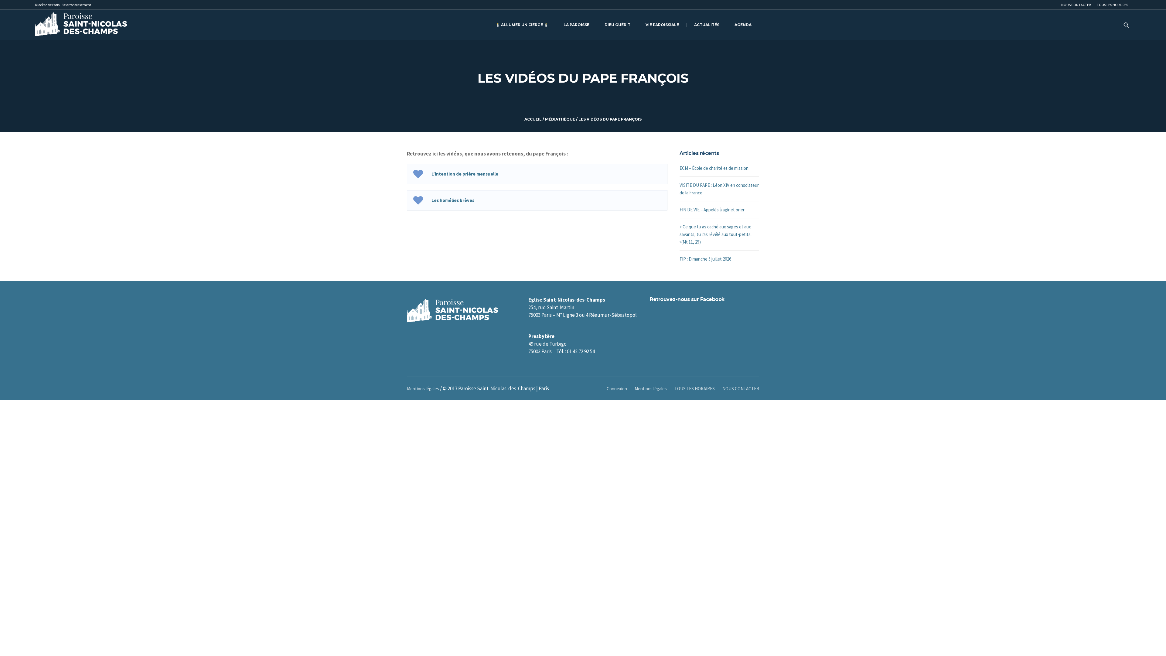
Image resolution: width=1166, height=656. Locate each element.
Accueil (533, 119)
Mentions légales (651, 388)
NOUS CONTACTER (740, 388)
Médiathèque (560, 119)
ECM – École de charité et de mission (714, 168)
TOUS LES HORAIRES (694, 388)
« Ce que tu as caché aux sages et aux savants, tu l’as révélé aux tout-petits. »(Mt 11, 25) (716, 234)
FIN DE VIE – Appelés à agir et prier (712, 210)
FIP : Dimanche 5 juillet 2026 (705, 259)
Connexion (617, 388)
